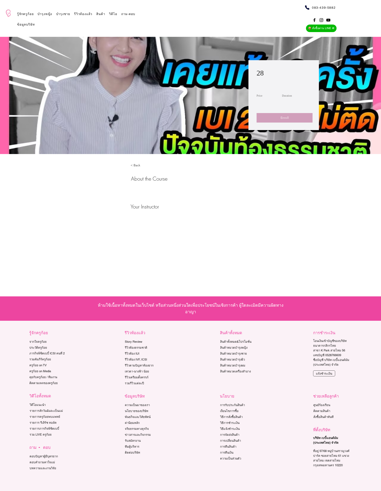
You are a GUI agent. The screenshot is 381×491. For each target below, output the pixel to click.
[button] (25, 14)
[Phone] (307, 7)
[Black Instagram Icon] (321, 20)
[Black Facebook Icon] (314, 20)
